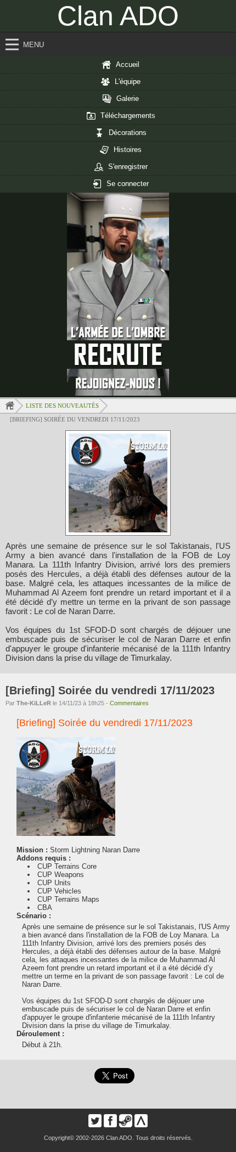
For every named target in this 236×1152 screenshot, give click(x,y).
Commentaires (129, 703)
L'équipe (128, 81)
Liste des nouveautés (62, 405)
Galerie (127, 98)
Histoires (128, 149)
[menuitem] (118, 65)
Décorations (128, 132)
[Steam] (125, 1125)
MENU (33, 45)
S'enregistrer (128, 166)
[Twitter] (95, 1125)
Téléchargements (127, 115)
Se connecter (127, 183)
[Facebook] (110, 1125)
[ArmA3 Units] (141, 1125)
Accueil (127, 64)
